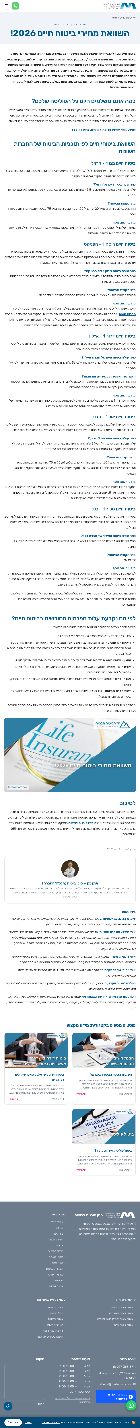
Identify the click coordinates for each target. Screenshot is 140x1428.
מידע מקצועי (118, 18)
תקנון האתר (56, 1257)
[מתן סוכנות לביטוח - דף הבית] (120, 5)
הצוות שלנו (56, 1239)
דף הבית (131, 18)
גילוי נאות (57, 1280)
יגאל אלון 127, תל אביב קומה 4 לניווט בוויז (117, 1375)
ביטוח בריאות (55, 1307)
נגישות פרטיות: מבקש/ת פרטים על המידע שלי (72, 1400)
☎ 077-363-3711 (124, 1366)
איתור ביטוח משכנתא (120, 1313)
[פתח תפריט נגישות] (8, 1406)
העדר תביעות (55, 1325)
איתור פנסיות (55, 1319)
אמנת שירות (56, 1286)
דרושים (59, 1245)
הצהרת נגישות (54, 1268)
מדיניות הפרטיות (51, 1422)
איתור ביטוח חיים (123, 1325)
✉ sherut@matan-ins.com (118, 1384)
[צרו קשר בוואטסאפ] (131, 1405)
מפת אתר (57, 1263)
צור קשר (58, 1233)
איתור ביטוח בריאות (122, 1307)
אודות (59, 1227)
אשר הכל (13, 1422)
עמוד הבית (56, 1222)
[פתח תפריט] (6, 5)
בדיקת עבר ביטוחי (52, 1330)
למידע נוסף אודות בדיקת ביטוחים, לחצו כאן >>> (103, 130)
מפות (41, 1404)
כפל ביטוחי (56, 1313)
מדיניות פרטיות (54, 1274)
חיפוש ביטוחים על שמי (50, 1336)
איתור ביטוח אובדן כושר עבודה (115, 1319)
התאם (28, 1422)
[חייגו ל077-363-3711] (15, 5)
